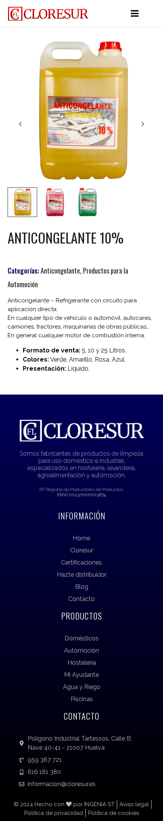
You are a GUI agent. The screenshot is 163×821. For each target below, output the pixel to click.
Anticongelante (60, 270)
